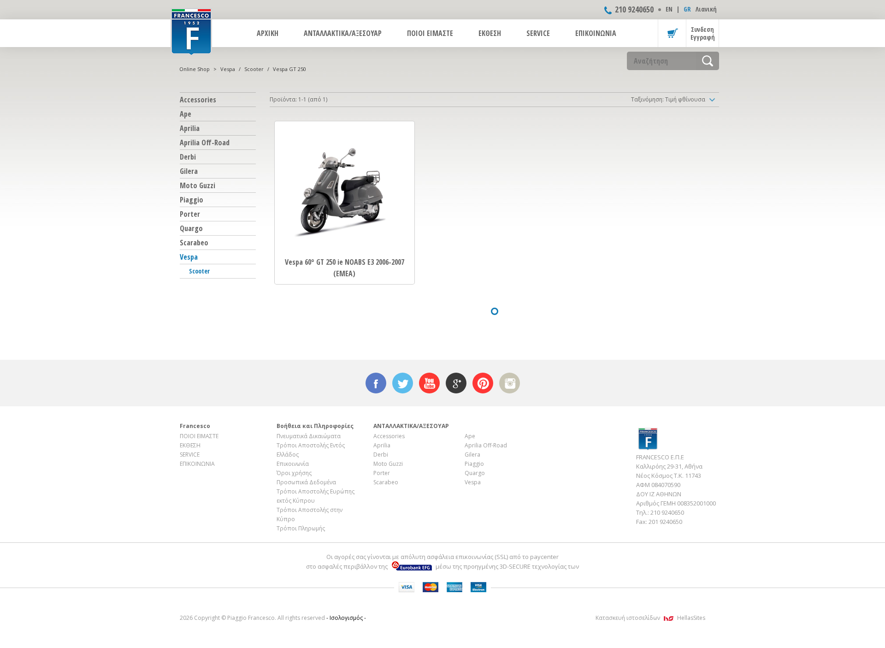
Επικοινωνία (293, 464)
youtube (429, 383)
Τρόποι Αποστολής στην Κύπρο (309, 514)
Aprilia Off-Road (205, 142)
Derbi (188, 157)
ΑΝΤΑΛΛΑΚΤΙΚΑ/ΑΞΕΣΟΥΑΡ (343, 33)
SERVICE (538, 33)
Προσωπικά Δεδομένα (306, 482)
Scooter (254, 68)
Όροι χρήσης (294, 473)
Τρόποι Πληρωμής (301, 528)
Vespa (227, 68)
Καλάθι (672, 33)
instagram (509, 383)
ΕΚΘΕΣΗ (489, 33)
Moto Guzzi (197, 185)
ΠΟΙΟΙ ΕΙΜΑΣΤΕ (430, 33)
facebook (376, 383)
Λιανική (706, 9)
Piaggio (191, 200)
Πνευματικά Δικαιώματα (309, 436)
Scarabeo (194, 243)
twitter (402, 383)
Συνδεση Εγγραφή (702, 33)
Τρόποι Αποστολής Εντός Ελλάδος (311, 449)
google (456, 383)
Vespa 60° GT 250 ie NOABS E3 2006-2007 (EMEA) (344, 268)
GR (687, 9)
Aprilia (190, 128)
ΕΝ (669, 9)
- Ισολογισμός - (346, 618)
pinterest (482, 383)
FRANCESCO (191, 31)
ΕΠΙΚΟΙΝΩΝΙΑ (595, 33)
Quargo (191, 228)
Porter (190, 214)
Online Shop (194, 68)
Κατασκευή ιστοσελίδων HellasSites (650, 618)
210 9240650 (634, 9)
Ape (185, 114)
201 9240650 (665, 521)
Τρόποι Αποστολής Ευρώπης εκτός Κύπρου (315, 496)
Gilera (189, 171)
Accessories (198, 100)
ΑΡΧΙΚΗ (267, 33)
